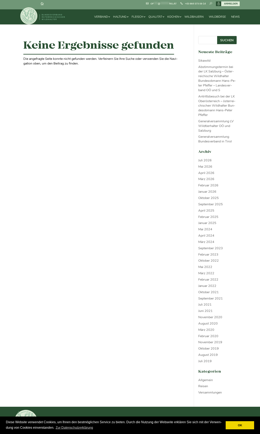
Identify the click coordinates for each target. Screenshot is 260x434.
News (235, 17)
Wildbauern (194, 17)
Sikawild (204, 60)
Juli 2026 (205, 160)
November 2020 (210, 317)
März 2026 (206, 179)
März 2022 (206, 273)
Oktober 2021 (208, 292)
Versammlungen (210, 392)
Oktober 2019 (208, 348)
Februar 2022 (208, 279)
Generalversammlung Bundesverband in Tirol (215, 139)
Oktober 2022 (208, 260)
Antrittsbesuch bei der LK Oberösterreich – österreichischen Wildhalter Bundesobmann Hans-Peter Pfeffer (216, 105)
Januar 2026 (207, 191)
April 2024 (206, 235)
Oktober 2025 (208, 198)
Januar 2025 (207, 223)
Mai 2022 (205, 267)
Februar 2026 (208, 185)
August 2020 (208, 323)
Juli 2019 (205, 361)
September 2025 (210, 204)
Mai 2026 (205, 166)
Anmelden (231, 3)
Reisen (203, 386)
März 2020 (206, 330)
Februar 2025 (208, 217)
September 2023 (210, 248)
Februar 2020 (208, 336)
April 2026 (206, 173)
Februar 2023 (208, 254)
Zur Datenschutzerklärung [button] (74, 427)
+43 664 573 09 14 (195, 3)
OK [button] (240, 425)
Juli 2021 (205, 304)
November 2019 (210, 342)
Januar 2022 (207, 286)
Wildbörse (217, 17)
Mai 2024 (205, 229)
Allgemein (205, 380)
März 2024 (206, 242)
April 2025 (206, 210)
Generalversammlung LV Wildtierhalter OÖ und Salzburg (216, 126)
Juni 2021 (205, 311)
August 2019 (208, 355)
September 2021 (210, 298)
